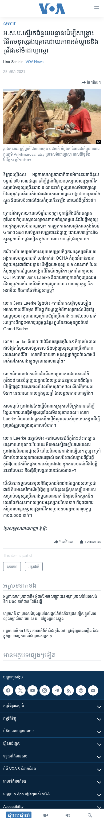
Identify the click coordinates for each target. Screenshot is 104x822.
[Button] (91, 82)
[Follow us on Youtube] (32, 690)
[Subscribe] (93, 690)
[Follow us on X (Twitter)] (20, 690)
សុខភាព (10, 23)
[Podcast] (81, 690)
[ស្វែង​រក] (90, 815)
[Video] (46, 815)
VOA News (34, 61)
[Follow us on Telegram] (57, 690)
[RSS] (69, 690)
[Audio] (68, 815)
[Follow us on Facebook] (8, 690)
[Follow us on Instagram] (44, 690)
